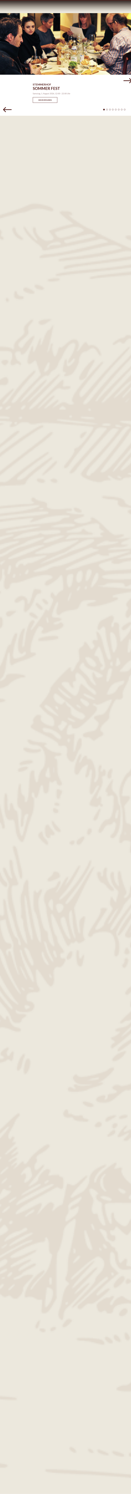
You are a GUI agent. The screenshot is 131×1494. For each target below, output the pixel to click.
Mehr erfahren (17, 97)
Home (65, 4)
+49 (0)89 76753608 (65, 15)
